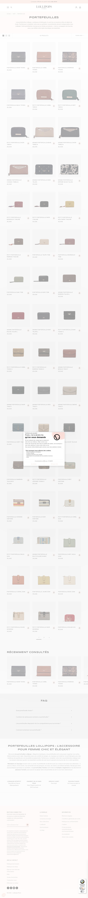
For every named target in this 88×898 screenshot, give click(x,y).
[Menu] (85, 880)
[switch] (82, 891)
